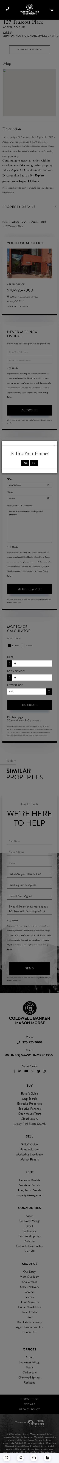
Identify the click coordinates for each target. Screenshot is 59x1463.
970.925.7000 (7, 9)
